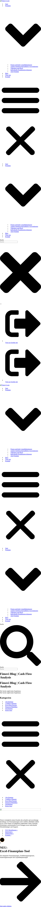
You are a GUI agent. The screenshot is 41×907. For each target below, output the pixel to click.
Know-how (8, 710)
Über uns (8, 75)
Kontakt (7, 77)
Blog (6, 73)
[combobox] (9, 242)
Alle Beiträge (9, 702)
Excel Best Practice (11, 705)
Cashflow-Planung (10, 703)
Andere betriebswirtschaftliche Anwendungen (24, 66)
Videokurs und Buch (16, 68)
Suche (2, 624)
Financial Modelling (11, 707)
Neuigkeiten (9, 708)
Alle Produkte (14, 71)
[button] (20, 120)
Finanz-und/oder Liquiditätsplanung (21, 65)
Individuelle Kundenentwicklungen (21, 70)
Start (6, 4)
